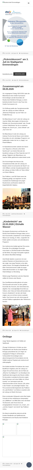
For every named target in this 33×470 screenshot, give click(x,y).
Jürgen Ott (15, 53)
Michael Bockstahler (18, 214)
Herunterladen (20, 74)
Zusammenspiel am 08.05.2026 (13, 87)
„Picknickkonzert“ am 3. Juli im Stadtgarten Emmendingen (15, 62)
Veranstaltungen (24, 53)
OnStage (7, 336)
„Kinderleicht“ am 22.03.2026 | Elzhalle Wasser (13, 224)
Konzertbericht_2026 (8, 74)
